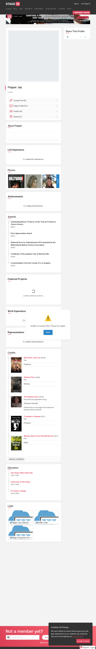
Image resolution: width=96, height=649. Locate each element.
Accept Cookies (83, 641)
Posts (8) (19, 100)
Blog (15, 9)
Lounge (8, 9)
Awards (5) (17, 117)
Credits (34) (17, 111)
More (58, 181)
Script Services (50, 9)
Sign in (76, 4)
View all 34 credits (16, 459)
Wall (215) (20, 106)
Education (28, 9)
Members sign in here (48, 643)
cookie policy (78, 636)
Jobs (21, 9)
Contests (61, 9)
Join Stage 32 (85, 4)
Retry (48, 332)
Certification (38, 9)
